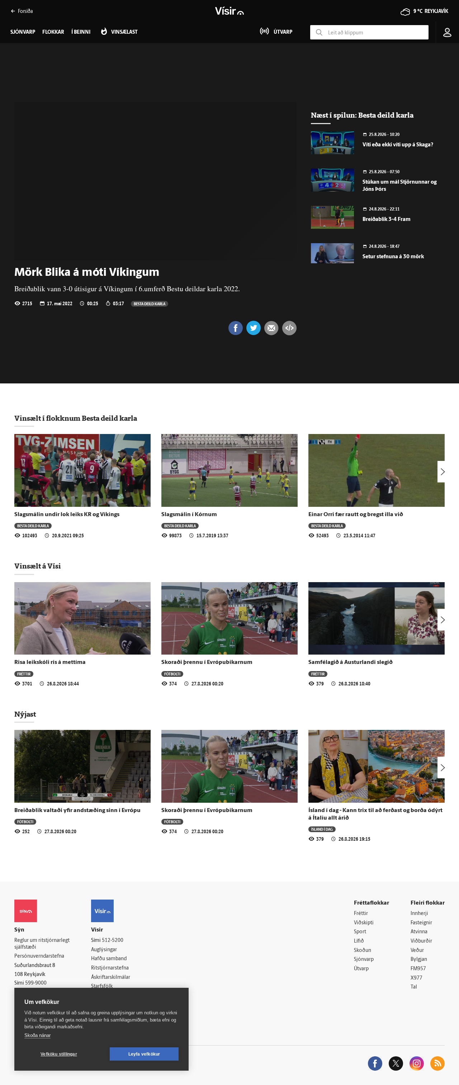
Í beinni (80, 32)
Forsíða (25, 11)
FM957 (418, 969)
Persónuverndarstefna (39, 956)
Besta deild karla (149, 304)
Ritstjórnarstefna (110, 968)
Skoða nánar (37, 1035)
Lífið (359, 941)
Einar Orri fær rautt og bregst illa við (355, 515)
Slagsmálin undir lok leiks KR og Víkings (66, 515)
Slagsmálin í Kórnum (189, 515)
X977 (416, 978)
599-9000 (36, 983)
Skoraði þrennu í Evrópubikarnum (206, 662)
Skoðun (362, 950)
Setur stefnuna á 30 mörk (393, 257)
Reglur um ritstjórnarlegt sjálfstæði (42, 944)
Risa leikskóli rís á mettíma (50, 662)
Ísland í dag (322, 829)
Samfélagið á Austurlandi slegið (350, 662)
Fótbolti (172, 674)
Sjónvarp (364, 959)
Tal (414, 987)
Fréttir (23, 674)
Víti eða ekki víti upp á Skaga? (398, 145)
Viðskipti (364, 923)
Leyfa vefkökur (144, 1054)
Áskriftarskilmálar (110, 977)
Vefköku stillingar (59, 1054)
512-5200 (112, 940)
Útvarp (361, 969)
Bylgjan (419, 959)
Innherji (419, 913)
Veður (417, 950)
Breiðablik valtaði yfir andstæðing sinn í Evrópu (77, 810)
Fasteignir (421, 923)
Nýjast (25, 714)
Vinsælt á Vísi (37, 566)
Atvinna (419, 932)
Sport (360, 932)
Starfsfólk (102, 986)
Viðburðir (421, 941)
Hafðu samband (109, 959)
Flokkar (53, 32)
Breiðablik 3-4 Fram (387, 219)
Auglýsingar (104, 950)
